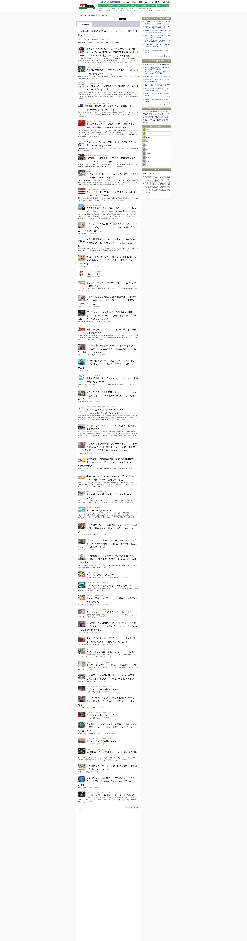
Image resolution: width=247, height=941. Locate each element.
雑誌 (90, 42)
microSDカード (98, 42)
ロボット (148, 165)
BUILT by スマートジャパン (158, 2)
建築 (147, 141)
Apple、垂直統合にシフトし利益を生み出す (157, 64)
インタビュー (124, 8)
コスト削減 (148, 133)
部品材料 (144, 5)
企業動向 (107, 8)
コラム (131, 8)
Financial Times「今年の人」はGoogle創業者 (157, 76)
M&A (113, 8)
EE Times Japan (134, 2)
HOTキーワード (157, 169)
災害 (147, 149)
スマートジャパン (149, 2)
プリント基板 (149, 157)
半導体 (147, 129)
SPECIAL (154, 10)
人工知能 (148, 137)
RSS (108, 2)
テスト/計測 (165, 5)
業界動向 (101, 8)
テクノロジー (102, 5)
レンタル (148, 161)
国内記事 (107, 10)
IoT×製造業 (150, 8)
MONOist (126, 2)
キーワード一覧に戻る (132, 807)
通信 (159, 5)
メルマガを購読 (115, 2)
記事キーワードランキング (156, 126)
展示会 (156, 8)
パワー (138, 5)
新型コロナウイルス (150, 173)
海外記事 (101, 10)
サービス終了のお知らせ (156, 108)
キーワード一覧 (92, 15)
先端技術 (117, 5)
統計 (118, 8)
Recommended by (159, 56)
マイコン (108, 42)
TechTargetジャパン (160, 18)
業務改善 (148, 153)
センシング (152, 5)
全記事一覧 (164, 10)
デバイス (124, 5)
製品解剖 (110, 5)
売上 (147, 145)
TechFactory (167, 2)
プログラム (116, 42)
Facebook (102, 2)
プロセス (131, 5)
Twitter (105, 2)
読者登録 (147, 10)
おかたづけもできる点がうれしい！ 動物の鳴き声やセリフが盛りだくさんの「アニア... (157, 46)
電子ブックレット (138, 10)
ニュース (128, 10)
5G (144, 8)
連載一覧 (121, 10)
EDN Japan (141, 2)
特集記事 (114, 10)
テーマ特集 (138, 8)
